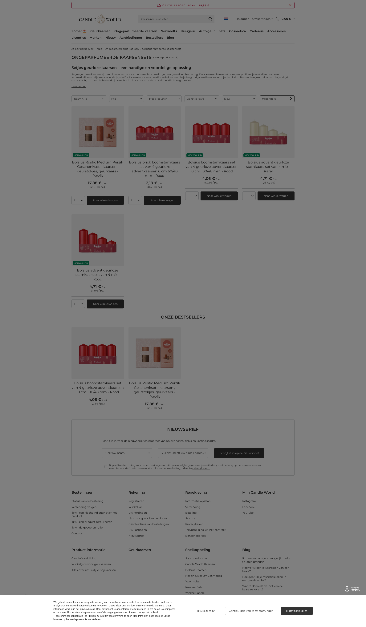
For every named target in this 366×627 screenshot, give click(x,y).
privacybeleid (87, 609)
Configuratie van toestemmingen (251, 611)
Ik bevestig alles (296, 611)
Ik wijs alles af (206, 611)
